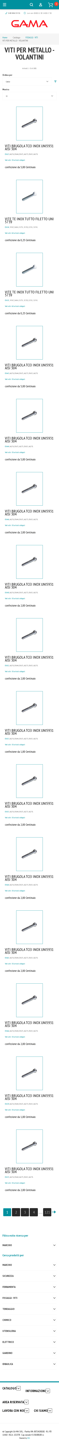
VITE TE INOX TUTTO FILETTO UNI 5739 (29, 220)
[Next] (54, 1212)
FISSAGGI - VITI (32, 37)
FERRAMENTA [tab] (9, 1286)
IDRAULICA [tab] (7, 1364)
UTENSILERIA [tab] (9, 1331)
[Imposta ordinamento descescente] (55, 81)
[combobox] (27, 81)
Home (4, 37)
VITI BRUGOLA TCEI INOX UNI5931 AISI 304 (29, 147)
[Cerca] (31, 4)
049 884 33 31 (14, 13)
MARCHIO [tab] (7, 1245)
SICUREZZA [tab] (8, 1275)
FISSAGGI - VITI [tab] (9, 1298)
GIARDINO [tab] (7, 1353)
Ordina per (7, 75)
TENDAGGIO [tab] (8, 1309)
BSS (28, 1438)
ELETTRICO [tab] (8, 1342)
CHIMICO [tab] (6, 1320)
